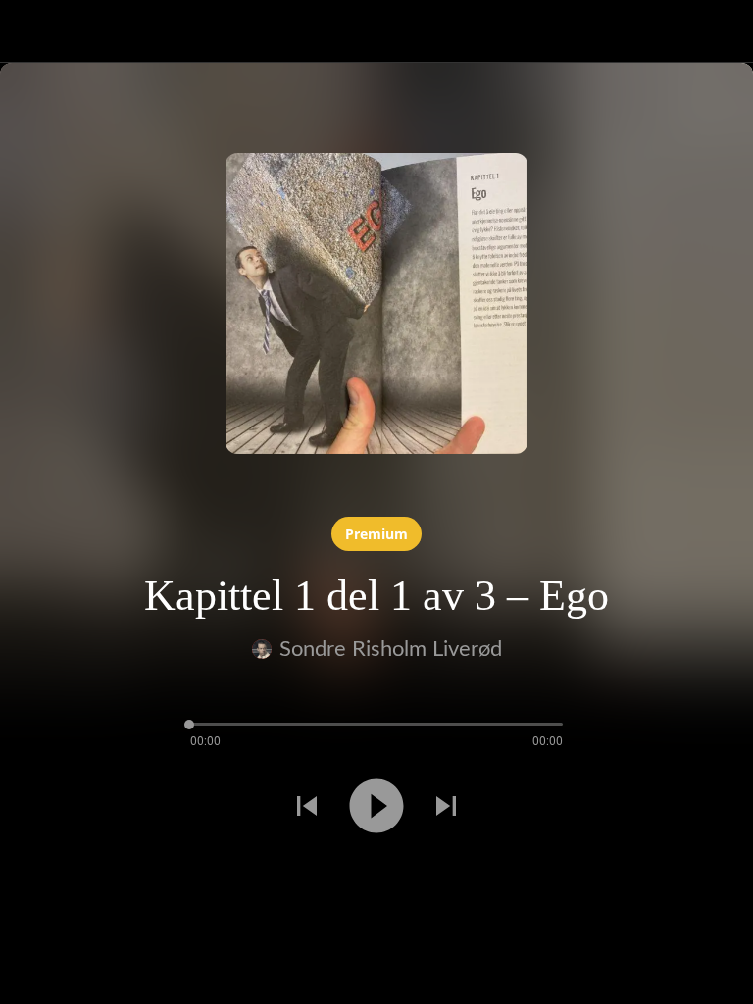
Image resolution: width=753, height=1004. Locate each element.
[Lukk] (31, 31)
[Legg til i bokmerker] (70, 876)
